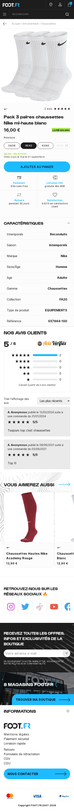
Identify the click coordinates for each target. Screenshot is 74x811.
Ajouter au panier (37, 167)
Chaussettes (48, 23)
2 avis (48, 108)
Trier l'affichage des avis (16, 400)
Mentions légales (16, 734)
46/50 (60, 145)
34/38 (11, 145)
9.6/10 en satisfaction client (55, 205)
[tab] (37, 223)
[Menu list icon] (4, 14)
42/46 (45, 145)
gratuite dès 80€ (55, 186)
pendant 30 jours (19, 203)
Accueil (16, 23)
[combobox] (41, 14)
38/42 (28, 145)
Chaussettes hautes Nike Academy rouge (27, 556)
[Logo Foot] (18, 5)
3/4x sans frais (19, 186)
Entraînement (31, 23)
